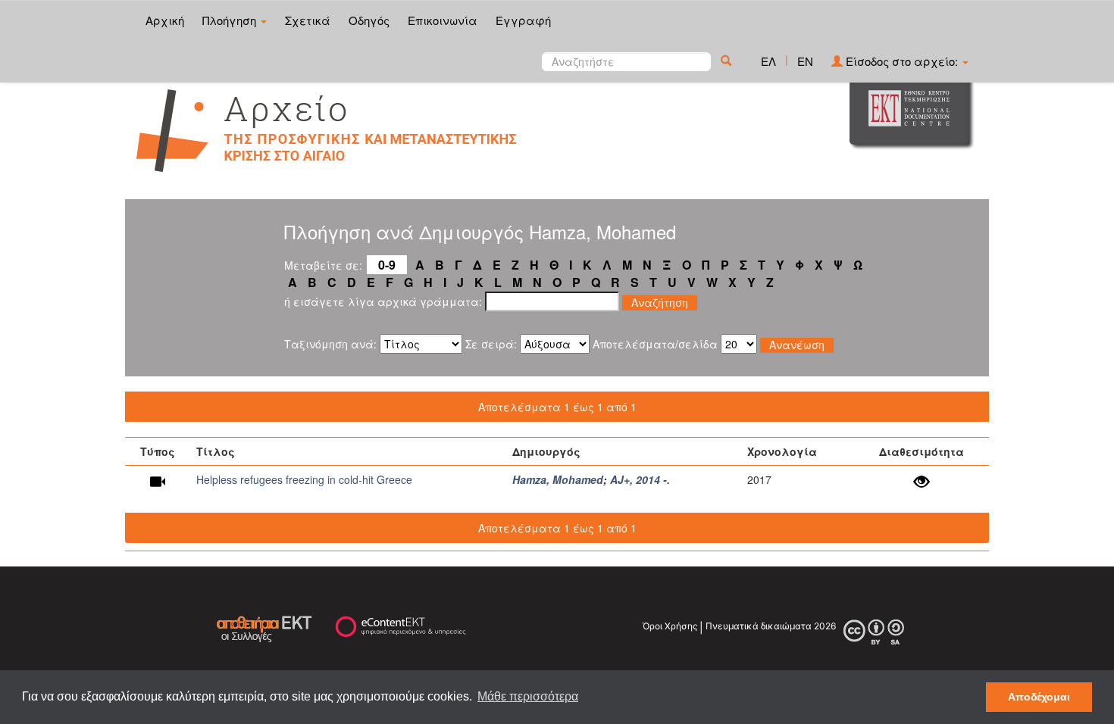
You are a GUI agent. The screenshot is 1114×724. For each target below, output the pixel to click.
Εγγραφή (523, 20)
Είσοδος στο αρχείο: (902, 61)
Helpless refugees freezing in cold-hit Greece (304, 479)
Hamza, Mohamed (557, 479)
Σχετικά (307, 20)
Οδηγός (369, 20)
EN (805, 61)
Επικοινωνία (442, 20)
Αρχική (165, 20)
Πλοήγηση (230, 20)
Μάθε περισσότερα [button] (527, 696)
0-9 (387, 264)
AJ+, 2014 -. (640, 479)
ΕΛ (768, 61)
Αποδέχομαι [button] (1039, 697)
